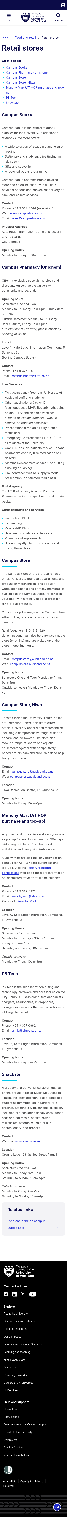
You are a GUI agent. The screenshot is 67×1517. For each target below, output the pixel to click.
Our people (10, 1367)
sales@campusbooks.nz (28, 218)
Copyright (25, 1481)
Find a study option (15, 1359)
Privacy (39, 1481)
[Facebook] (6, 1294)
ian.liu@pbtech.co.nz (26, 1030)
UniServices (11, 1390)
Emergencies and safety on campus (25, 1424)
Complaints (10, 1439)
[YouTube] (32, 1294)
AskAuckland (11, 1416)
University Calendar (15, 1375)
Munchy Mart (27, 901)
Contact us (10, 1409)
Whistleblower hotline (16, 1455)
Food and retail (25, 37)
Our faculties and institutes (19, 1321)
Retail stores (50, 37)
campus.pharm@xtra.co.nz (30, 376)
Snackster (13, 102)
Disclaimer (8, 1485)
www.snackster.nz (27, 1141)
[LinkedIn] (14, 1294)
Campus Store (16, 77)
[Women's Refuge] (8, 1473)
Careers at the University (18, 1382)
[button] (63, 5)
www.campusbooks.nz (26, 213)
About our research (15, 1328)
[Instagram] (23, 1294)
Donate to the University (18, 1432)
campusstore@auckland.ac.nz (32, 659)
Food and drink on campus (26, 1221)
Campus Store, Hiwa (20, 82)
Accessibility (9, 1481)
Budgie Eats (15, 1228)
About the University (16, 1313)
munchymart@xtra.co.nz (28, 896)
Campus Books (16, 67)
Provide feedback (14, 1447)
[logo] (33, 18)
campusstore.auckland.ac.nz (30, 664)
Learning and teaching (17, 1352)
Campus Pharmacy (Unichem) (27, 72)
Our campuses (12, 1336)
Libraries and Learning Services (23, 1344)
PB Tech (11, 97)
